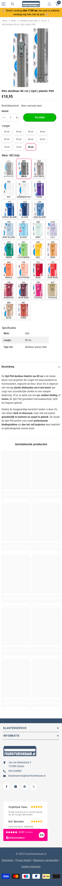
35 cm (18, 131)
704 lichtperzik (23, 270)
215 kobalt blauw (9, 209)
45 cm (42, 131)
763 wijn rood (23, 290)
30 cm (7, 131)
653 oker (52, 250)
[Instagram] (15, 786)
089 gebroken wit (24, 189)
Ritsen (14, 20)
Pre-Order (40, 117)
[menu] (3, 4)
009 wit (8, 189)
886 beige (8, 310)
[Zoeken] (12, 4)
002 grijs (24, 169)
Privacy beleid (23, 860)
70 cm (7, 147)
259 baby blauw (9, 229)
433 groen (9, 250)
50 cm (7, 139)
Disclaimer (7, 860)
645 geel (38, 250)
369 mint (38, 229)
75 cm (18, 147)
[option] (31, 57)
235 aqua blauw (39, 209)
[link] (16, 492)
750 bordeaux (9, 290)
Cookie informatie (31, 866)
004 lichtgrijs (39, 169)
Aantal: (5, 111)
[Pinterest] (24, 786)
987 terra (23, 310)
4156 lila (52, 229)
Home (4, 20)
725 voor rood (53, 270)
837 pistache (52, 290)
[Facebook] (6, 786)
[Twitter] (33, 786)
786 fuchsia (38, 290)
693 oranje (8, 270)
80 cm (44, 20)
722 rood (38, 270)
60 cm (30, 139)
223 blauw (24, 209)
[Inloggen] (49, 4)
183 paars (39, 189)
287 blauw (23, 229)
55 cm (18, 139)
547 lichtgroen (23, 250)
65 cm (42, 139)
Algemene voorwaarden (45, 860)
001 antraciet (9, 169)
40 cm (30, 131)
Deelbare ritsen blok (29, 20)
